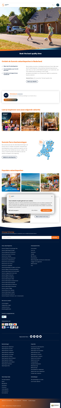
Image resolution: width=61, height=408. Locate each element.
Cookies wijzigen (31, 400)
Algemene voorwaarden (7, 400)
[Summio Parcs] (8, 5)
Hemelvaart (4, 385)
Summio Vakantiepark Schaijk (8, 250)
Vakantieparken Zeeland (7, 360)
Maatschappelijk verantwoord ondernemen (40, 259)
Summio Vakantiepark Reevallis (8, 282)
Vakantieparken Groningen (8, 354)
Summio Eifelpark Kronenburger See (10, 248)
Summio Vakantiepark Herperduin (9, 286)
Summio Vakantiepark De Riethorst (9, 284)
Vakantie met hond (35, 360)
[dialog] (30, 204)
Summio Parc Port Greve (7, 263)
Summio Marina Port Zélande (8, 290)
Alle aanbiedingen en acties (37, 379)
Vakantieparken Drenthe (7, 348)
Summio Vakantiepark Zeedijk (8, 292)
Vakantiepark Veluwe (35, 348)
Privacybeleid (24, 207)
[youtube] (40, 336)
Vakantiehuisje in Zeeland (36, 356)
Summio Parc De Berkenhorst (8, 259)
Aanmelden (54, 237)
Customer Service (6, 307)
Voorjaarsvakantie (6, 379)
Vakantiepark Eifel (6, 365)
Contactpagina (5, 303)
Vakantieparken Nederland (7, 346)
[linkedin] (37, 336)
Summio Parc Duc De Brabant (8, 261)
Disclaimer (25, 400)
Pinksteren (4, 387)
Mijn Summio (33, 256)
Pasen (3, 381)
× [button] (51, 196)
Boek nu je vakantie (32, 81)
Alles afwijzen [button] (35, 210)
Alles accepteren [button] (46, 210)
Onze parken (34, 248)
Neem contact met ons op (42, 216)
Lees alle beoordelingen (10, 99)
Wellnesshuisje (34, 367)
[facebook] (34, 336)
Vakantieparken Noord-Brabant (9, 358)
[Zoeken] (54, 5)
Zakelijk (32, 254)
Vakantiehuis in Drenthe (36, 354)
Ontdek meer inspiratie (36, 373)
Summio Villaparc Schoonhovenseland (10, 269)
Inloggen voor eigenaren (36, 261)
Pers (32, 265)
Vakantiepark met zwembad (37, 350)
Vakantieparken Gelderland (8, 352)
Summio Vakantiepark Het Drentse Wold (10, 271)
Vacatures (33, 252)
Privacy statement (17, 400)
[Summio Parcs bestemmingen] (46, 150)
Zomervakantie (5, 389)
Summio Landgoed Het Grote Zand (9, 273)
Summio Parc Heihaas (6, 256)
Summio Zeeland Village (7, 288)
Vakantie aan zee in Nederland (37, 371)
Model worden (34, 263)
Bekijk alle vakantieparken (9, 157)
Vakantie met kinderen (36, 358)
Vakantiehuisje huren (35, 352)
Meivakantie (4, 383)
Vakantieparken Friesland (7, 350)
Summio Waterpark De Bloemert (9, 252)
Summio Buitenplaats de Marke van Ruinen (11, 267)
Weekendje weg (34, 365)
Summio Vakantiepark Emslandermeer (10, 280)
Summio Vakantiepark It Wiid (8, 278)
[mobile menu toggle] (57, 5)
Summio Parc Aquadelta (7, 265)
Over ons (33, 250)
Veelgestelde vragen (6, 305)
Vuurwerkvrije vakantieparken (37, 346)
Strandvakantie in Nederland (37, 369)
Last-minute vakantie (35, 381)
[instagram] (31, 336)
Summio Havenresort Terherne (8, 254)
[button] (14, 210)
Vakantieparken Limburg (7, 356)
